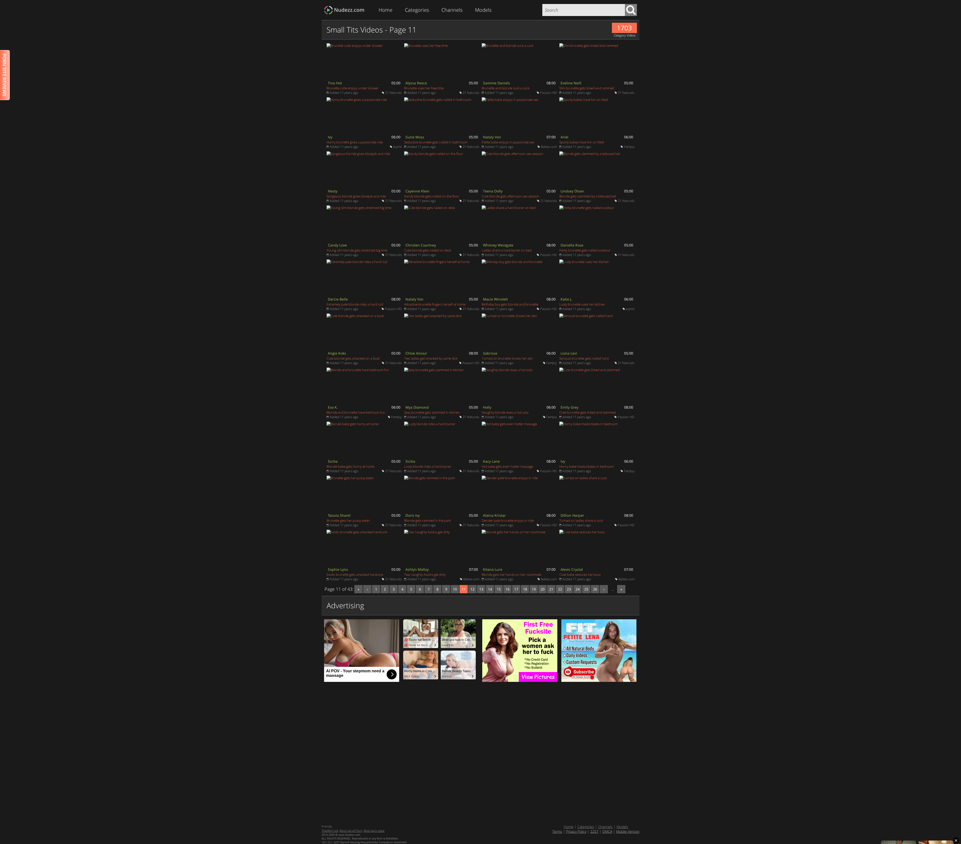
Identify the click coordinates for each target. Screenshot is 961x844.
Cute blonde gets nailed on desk (427, 250)
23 (569, 589)
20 (543, 589)
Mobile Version (627, 831)
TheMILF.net (330, 830)
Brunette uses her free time (424, 88)
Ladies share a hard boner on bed (507, 250)
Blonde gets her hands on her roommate (511, 574)
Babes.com (549, 146)
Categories (417, 10)
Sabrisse (490, 353)
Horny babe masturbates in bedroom (586, 466)
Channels (451, 10)
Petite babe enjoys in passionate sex (508, 142)
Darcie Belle (338, 299)
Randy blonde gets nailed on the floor (431, 196)
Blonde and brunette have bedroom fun (356, 412)
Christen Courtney (420, 245)
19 (534, 589)
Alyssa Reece (416, 83)
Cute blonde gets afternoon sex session (510, 196)
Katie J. (566, 299)
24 (578, 589)
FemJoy (629, 146)
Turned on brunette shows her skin (507, 358)
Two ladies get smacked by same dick (430, 358)
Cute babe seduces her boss (580, 574)
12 (472, 589)
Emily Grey (569, 407)
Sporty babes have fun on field (581, 142)
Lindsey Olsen (572, 191)
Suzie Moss (414, 137)
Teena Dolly (493, 191)
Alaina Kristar (494, 515)
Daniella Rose (572, 245)
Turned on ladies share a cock (581, 520)
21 (551, 589)
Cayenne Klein (417, 191)
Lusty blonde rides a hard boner (427, 466)
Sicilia (333, 461)
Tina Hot (335, 83)
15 (499, 589)
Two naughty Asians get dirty (425, 574)
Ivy (330, 137)
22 (560, 589)
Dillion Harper (572, 515)
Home (385, 10)
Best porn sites (374, 830)
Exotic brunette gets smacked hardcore (355, 574)
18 (525, 589)
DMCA (607, 831)
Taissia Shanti (339, 515)
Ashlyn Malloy (417, 569)
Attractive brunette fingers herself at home (434, 304)
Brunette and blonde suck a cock (505, 88)
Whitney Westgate (498, 245)
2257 (594, 831)
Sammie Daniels (496, 83)
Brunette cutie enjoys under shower (353, 88)
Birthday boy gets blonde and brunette (510, 304)
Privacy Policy (576, 831)
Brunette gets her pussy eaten (348, 520)
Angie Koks (337, 353)
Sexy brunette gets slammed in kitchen (432, 412)
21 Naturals (393, 92)
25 (586, 589)
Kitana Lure (492, 569)
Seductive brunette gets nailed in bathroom (435, 142)
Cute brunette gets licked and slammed (587, 412)
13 (481, 589)
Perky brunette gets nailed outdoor (584, 250)
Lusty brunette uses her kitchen (582, 304)
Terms (557, 831)
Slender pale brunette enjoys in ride (508, 520)
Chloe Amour (416, 353)
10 (455, 589)
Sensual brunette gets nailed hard (584, 358)
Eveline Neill (571, 83)
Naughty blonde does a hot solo (505, 412)
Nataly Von (492, 137)
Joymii (397, 146)
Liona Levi (569, 353)
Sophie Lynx (338, 569)
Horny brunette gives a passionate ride (355, 142)
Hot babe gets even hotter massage (507, 466)
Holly (487, 407)
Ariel (564, 137)
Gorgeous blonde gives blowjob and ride (356, 196)
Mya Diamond (417, 407)
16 (508, 589)
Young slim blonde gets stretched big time (357, 250)
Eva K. (333, 407)
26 (595, 589)
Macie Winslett (495, 299)
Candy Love (337, 245)
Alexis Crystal (572, 569)
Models (483, 10)
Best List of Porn (351, 830)
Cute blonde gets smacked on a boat (353, 358)
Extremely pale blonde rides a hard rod (355, 304)
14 (490, 589)
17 (516, 589)
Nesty (332, 191)
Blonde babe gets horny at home (350, 466)
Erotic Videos (345, 10)
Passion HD (548, 92)
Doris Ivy (412, 515)
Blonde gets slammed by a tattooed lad (587, 196)
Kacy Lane (491, 461)
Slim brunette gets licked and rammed (586, 88)
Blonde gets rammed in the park (427, 520)
